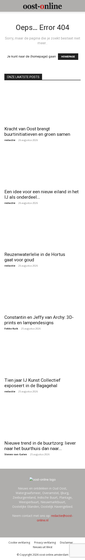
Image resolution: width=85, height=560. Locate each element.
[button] (7, 6)
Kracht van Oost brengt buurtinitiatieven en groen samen (37, 131)
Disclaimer (66, 542)
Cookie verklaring (19, 542)
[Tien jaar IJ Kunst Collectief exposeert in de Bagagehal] (42, 356)
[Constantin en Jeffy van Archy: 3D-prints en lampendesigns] (42, 293)
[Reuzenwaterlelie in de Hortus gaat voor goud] (42, 230)
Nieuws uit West (42, 547)
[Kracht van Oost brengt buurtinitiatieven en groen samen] (42, 104)
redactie (9, 140)
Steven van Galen (15, 454)
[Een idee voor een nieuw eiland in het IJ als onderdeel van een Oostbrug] (42, 167)
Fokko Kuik (11, 328)
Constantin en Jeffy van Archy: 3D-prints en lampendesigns (39, 320)
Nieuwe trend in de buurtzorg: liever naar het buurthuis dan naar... (40, 445)
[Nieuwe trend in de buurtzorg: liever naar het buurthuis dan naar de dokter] (42, 419)
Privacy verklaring (45, 542)
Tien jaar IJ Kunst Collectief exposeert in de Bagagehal (32, 383)
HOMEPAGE (68, 56)
